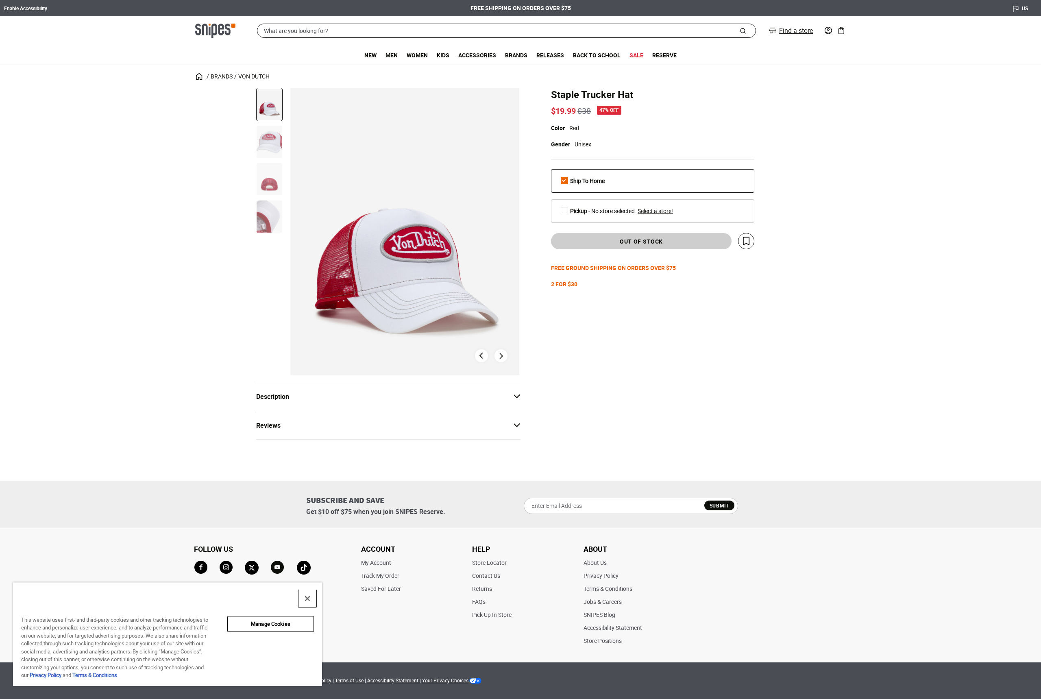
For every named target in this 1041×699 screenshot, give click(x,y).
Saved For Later (381, 588)
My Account (376, 562)
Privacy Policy (601, 575)
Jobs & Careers (603, 601)
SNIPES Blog (599, 614)
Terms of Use (350, 680)
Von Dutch (254, 76)
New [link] (370, 55)
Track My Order (380, 575)
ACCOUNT (378, 549)
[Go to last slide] (481, 355)
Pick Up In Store (492, 614)
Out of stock (641, 241)
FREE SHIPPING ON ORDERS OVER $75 (520, 8)
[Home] (215, 29)
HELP (481, 549)
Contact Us (486, 575)
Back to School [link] (597, 55)
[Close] (307, 599)
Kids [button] (443, 55)
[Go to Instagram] (226, 567)
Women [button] (417, 55)
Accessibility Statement (613, 627)
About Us (595, 562)
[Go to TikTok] (304, 568)
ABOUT (595, 549)
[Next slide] (500, 355)
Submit (720, 505)
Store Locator (489, 562)
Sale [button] (636, 55)
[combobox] (506, 31)
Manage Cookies (270, 623)
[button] (828, 30)
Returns (482, 588)
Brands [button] (516, 55)
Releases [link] (550, 55)
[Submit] (742, 30)
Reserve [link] (664, 55)
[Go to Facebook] (200, 567)
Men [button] (391, 55)
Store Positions (603, 641)
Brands (222, 76)
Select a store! (655, 211)
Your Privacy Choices (445, 680)
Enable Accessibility (25, 8)
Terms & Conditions (608, 588)
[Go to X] (252, 568)
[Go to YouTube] (278, 568)
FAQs (479, 601)
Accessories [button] (477, 55)
